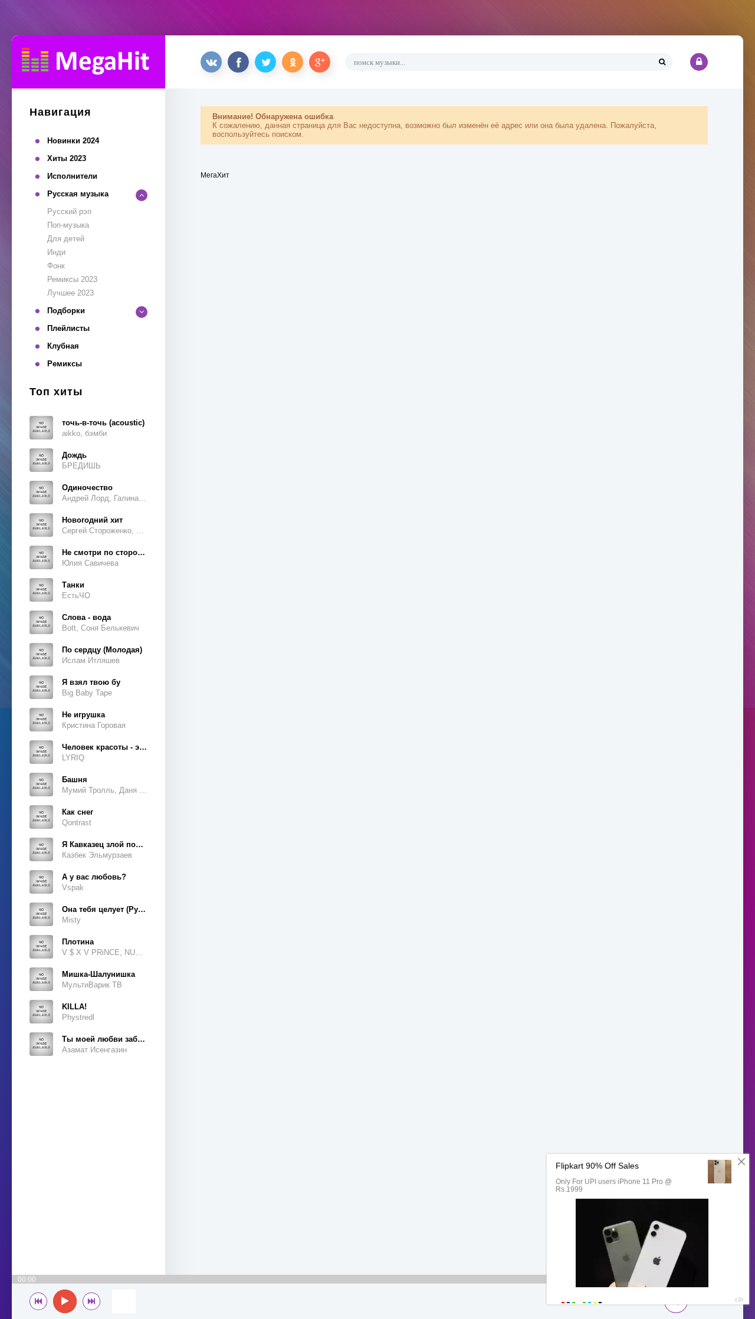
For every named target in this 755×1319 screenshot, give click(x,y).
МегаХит (215, 175)
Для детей (65, 238)
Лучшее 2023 (70, 292)
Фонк (56, 265)
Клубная (63, 346)
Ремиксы (64, 363)
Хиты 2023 (66, 158)
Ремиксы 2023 (72, 279)
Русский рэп (69, 211)
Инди (56, 252)
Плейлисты (68, 328)
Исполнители (72, 176)
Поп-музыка (68, 225)
